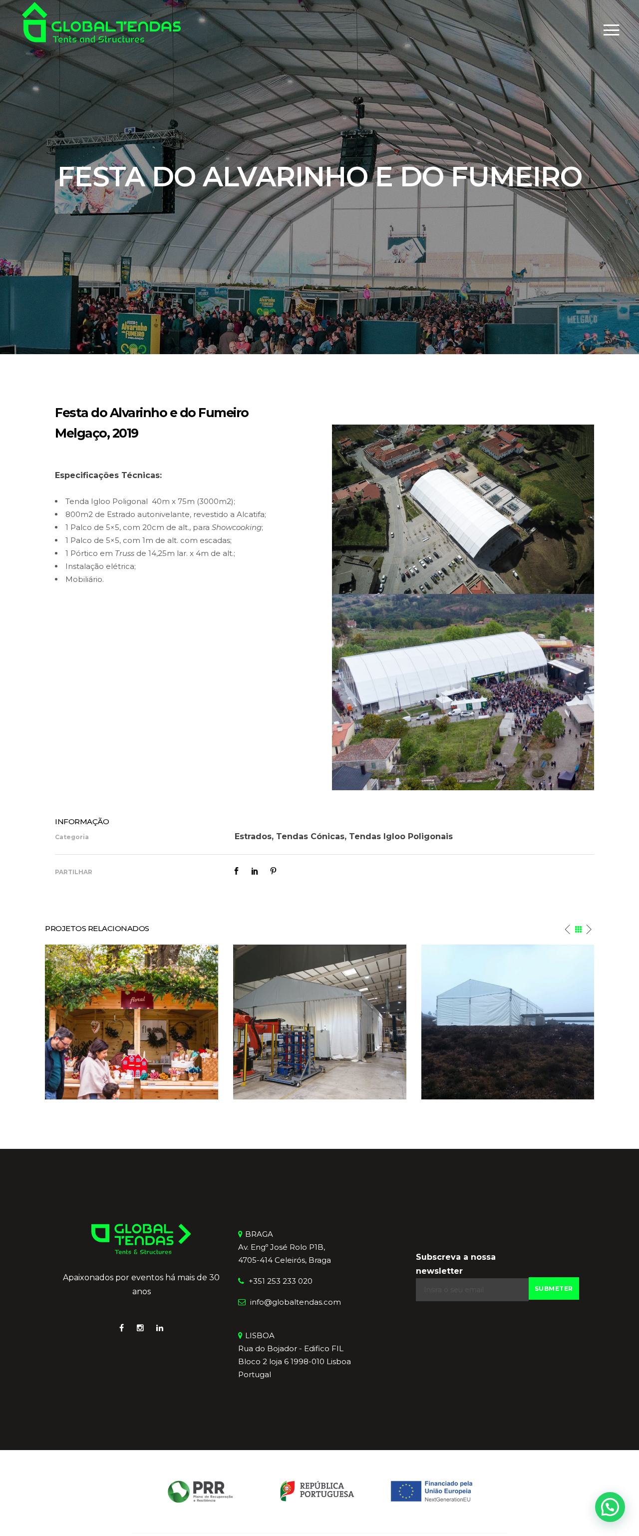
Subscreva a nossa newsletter (456, 1264)
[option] (131, 1022)
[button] (610, 1507)
